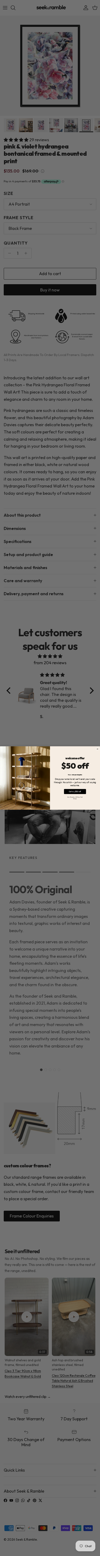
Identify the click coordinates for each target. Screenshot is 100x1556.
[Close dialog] (97, 748)
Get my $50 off (75, 791)
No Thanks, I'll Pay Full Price (75, 797)
